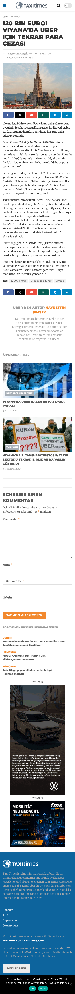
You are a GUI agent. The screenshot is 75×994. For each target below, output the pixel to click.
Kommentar (11, 519)
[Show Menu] (4, 5)
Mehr (43, 988)
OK (32, 988)
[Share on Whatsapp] (43, 115)
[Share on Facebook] (8, 115)
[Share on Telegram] (55, 115)
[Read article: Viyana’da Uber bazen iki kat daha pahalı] (37, 380)
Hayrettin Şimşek (18, 53)
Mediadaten (16, 968)
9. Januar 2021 (11, 411)
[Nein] (70, 984)
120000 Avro (18, 280)
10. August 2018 (43, 53)
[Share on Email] (31, 115)
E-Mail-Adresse (13, 581)
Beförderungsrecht (19, 393)
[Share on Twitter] (20, 115)
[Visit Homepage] (31, 5)
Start (5, 16)
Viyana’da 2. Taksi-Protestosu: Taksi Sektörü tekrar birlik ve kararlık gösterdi (35, 459)
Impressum (10, 920)
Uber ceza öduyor (41, 280)
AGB (5, 915)
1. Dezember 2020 (12, 469)
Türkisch (15, 16)
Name (7, 564)
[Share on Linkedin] (67, 115)
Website (7, 597)
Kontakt (8, 910)
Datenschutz (10, 925)
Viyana (60, 280)
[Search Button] (58, 5)
